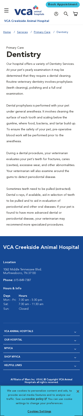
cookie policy (36, 399)
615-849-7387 (22, 280)
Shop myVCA (12, 357)
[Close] (78, 391)
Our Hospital (13, 340)
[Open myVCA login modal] (57, 13)
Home (7, 32)
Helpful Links (13, 365)
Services (22, 32)
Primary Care (42, 32)
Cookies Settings (39, 411)
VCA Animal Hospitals (18, 331)
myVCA (8, 348)
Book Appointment (62, 4)
